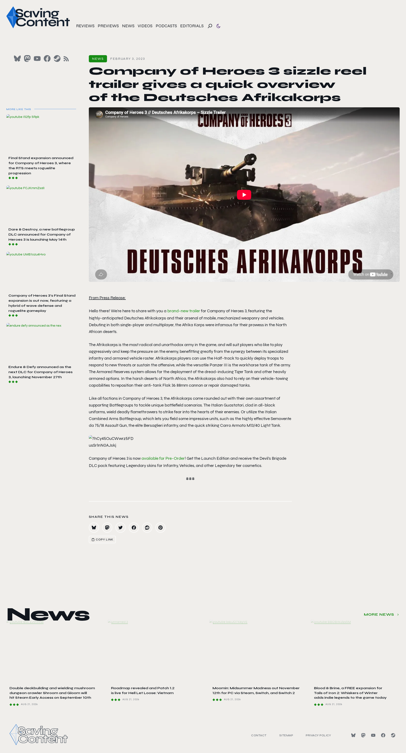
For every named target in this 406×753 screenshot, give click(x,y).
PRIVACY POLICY (318, 735)
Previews (108, 26)
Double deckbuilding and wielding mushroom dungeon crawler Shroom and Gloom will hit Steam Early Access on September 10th (52, 693)
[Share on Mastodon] (107, 527)
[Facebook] (383, 735)
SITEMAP (286, 735)
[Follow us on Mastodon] (27, 58)
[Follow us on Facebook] (47, 58)
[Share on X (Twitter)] (120, 527)
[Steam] (393, 735)
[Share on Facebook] (134, 527)
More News (379, 614)
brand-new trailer (183, 311)
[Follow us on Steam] (57, 58)
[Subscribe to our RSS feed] (66, 58)
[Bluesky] (353, 735)
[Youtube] (373, 735)
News (128, 26)
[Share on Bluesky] (94, 527)
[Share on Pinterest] (160, 527)
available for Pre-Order (163, 458)
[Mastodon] (363, 735)
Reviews (85, 26)
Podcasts (166, 26)
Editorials (192, 26)
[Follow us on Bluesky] (17, 58)
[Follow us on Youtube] (37, 58)
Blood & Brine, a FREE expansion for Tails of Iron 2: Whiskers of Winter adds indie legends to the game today (350, 693)
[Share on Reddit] (147, 527)
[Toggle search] (210, 26)
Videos (145, 26)
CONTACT (259, 735)
